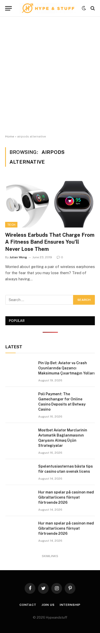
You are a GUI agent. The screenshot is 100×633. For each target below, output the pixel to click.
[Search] (92, 8)
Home (9, 136)
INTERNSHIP (70, 605)
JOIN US (48, 605)
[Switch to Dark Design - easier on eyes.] (84, 8)
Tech (11, 224)
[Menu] (8, 8)
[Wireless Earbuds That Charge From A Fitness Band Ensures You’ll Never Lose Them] (50, 202)
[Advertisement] (50, 76)
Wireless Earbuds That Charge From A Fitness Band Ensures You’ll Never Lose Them (49, 242)
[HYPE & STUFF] (48, 8)
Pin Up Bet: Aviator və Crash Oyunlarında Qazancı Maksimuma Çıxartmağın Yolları (66, 368)
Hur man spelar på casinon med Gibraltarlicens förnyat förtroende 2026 (66, 497)
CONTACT (27, 605)
